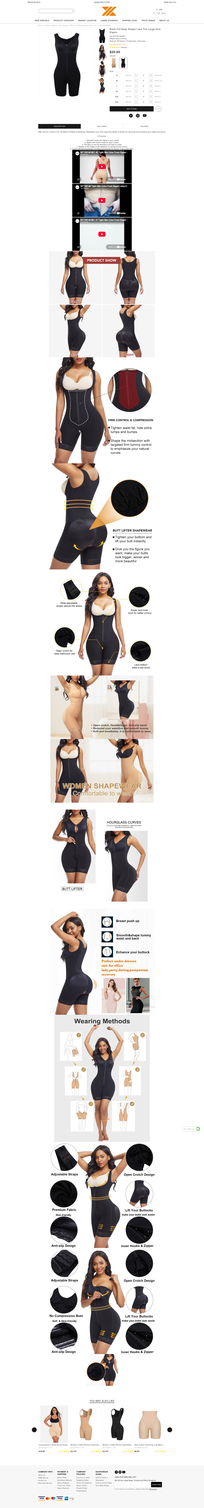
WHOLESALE (34, 2)
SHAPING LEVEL (129, 20)
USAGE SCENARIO (109, 20)
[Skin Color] (114, 62)
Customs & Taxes (83, 1477)
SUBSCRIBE (156, 1485)
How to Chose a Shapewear (102, 1478)
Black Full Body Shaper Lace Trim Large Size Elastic (91, 25)
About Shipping (63, 1483)
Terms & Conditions (84, 1483)
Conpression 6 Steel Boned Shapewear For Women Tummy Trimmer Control (54, 1445)
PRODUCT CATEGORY (64, 20)
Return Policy (81, 1485)
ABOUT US (164, 20)
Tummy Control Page (104, 1483)
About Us (41, 1475)
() (159, 13)
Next (169, 1429)
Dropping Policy (82, 1480)
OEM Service (170, 2)
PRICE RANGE (148, 20)
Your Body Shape (102, 1485)
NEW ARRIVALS (42, 20)
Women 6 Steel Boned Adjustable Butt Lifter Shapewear (118, 1445)
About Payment (63, 1488)
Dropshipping (81, 1491)
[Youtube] (123, 1472)
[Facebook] (116, 1472)
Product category (50, 25)
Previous (34, 1429)
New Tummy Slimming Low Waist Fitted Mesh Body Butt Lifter (149, 1445)
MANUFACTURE (102, 2)
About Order (62, 1477)
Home (40, 25)
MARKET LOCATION (87, 20)
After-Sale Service (45, 1483)
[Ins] (120, 1472)
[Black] (123, 62)
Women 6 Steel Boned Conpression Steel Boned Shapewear (86, 1445)
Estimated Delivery (64, 1480)
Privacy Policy (81, 1488)
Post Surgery (64, 25)
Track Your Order (64, 1485)
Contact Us (42, 1480)
